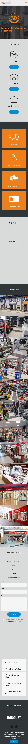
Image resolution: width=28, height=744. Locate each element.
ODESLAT (15, 614)
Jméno (3, 581)
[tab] (14, 662)
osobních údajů (17, 621)
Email (2, 588)
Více (14, 66)
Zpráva (3, 596)
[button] (14, 662)
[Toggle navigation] (26, 2)
